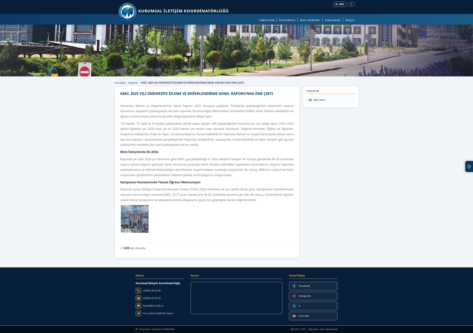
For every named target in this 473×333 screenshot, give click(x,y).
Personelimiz (287, 20)
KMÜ (341, 4)
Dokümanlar (333, 20)
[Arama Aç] (351, 4)
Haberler (133, 82)
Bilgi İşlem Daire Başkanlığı (322, 329)
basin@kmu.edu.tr (153, 305)
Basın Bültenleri (310, 20)
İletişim (350, 20)
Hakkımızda (266, 20)
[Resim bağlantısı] (134, 218)
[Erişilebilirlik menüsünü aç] (469, 166)
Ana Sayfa (120, 82)
